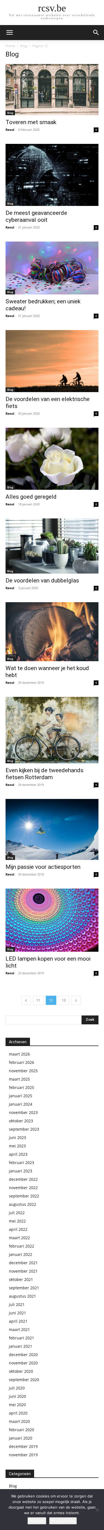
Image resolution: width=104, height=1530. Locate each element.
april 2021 (18, 1321)
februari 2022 (21, 1246)
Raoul (10, 129)
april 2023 (18, 1154)
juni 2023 (17, 1137)
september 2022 (24, 1196)
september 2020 (24, 1379)
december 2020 (23, 1354)
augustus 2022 (22, 1204)
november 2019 (23, 1454)
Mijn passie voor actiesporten (43, 867)
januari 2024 (20, 1104)
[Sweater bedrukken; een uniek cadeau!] (52, 268)
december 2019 (23, 1446)
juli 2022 (17, 1212)
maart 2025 (19, 1079)
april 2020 (18, 1413)
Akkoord (37, 1521)
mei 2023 (17, 1145)
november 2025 (23, 1070)
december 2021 (23, 1262)
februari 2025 (21, 1087)
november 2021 (23, 1271)
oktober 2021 (21, 1279)
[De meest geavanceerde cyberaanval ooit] (52, 175)
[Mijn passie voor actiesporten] (52, 829)
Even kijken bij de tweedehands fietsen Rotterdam (44, 774)
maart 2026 (19, 1054)
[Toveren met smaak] (52, 89)
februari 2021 (21, 1337)
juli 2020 (17, 1388)
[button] (9, 32)
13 (64, 1000)
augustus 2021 (22, 1296)
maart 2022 (19, 1237)
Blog (23, 45)
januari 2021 (20, 1346)
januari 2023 (20, 1171)
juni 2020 (17, 1396)
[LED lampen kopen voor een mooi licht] (52, 920)
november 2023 (23, 1112)
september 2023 (24, 1129)
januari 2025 (20, 1095)
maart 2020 (19, 1421)
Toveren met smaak (31, 122)
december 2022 (23, 1179)
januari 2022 (20, 1254)
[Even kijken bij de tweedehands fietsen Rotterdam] (52, 730)
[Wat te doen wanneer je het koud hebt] (52, 631)
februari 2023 (21, 1162)
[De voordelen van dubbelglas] (52, 545)
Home (10, 45)
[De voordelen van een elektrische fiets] (52, 361)
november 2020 (23, 1363)
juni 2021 (17, 1312)
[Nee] (97, 1509)
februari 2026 (21, 1062)
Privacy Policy (63, 1521)
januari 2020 (20, 1438)
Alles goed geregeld (31, 496)
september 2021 (24, 1287)
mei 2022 (17, 1221)
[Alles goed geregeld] (52, 459)
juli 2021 (17, 1304)
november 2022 (23, 1187)
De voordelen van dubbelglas (42, 580)
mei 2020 (17, 1404)
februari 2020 (21, 1429)
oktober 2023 (21, 1120)
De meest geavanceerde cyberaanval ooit (36, 216)
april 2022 (18, 1229)
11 (38, 1000)
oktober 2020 (21, 1371)
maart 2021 (19, 1329)
